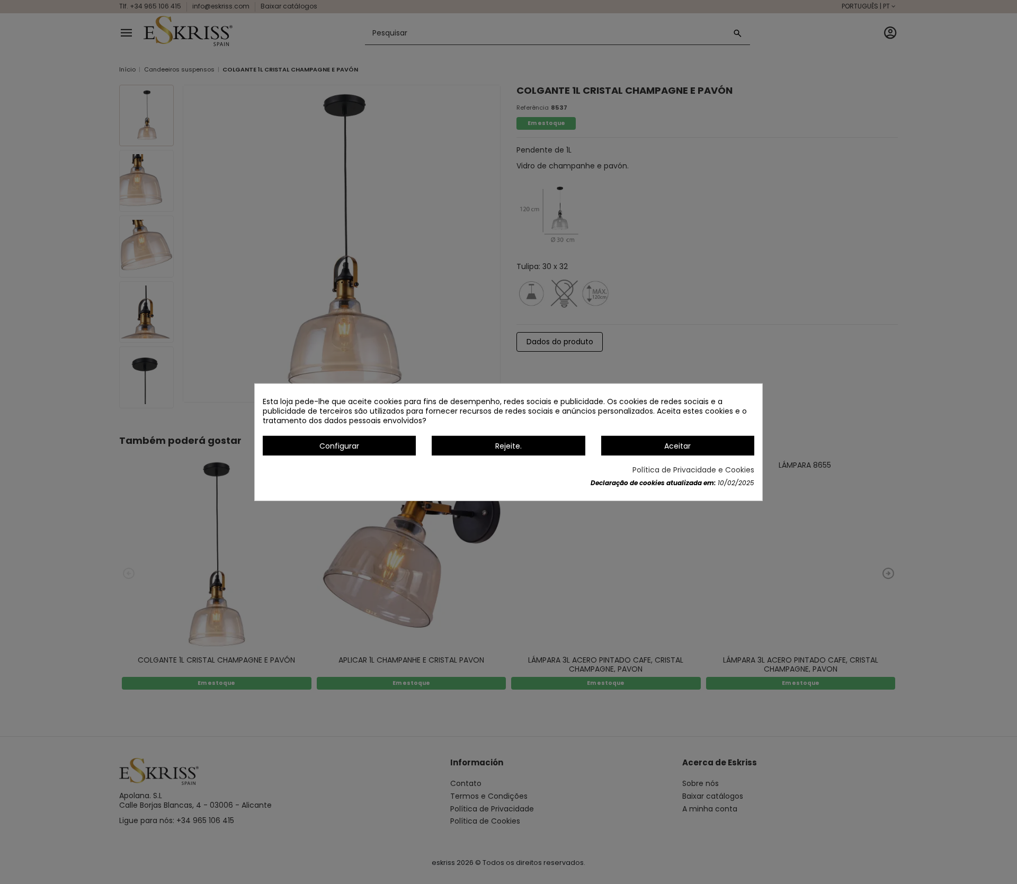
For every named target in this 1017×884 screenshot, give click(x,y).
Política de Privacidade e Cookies (693, 470)
